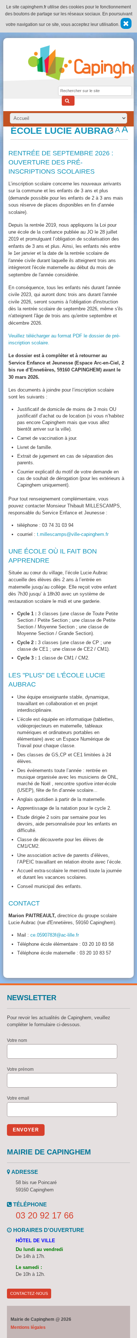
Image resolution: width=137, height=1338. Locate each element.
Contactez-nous (29, 1293)
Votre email (18, 1098)
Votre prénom (20, 1069)
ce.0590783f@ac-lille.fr (54, 935)
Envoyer (26, 1130)
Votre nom (17, 1040)
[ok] (68, 101)
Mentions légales (28, 1327)
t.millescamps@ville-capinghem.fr (73, 534)
